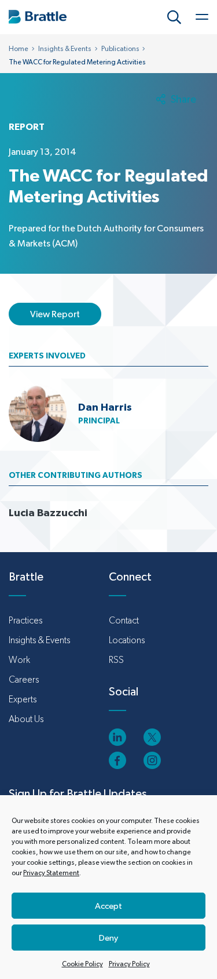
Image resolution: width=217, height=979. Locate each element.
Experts (22, 699)
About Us (26, 718)
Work (19, 659)
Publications (120, 49)
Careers (24, 679)
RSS (116, 659)
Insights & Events (64, 49)
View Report (55, 314)
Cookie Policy (82, 964)
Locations (127, 640)
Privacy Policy (129, 964)
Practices (25, 620)
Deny (108, 937)
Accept (108, 906)
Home (18, 49)
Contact (124, 620)
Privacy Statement (51, 873)
